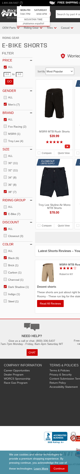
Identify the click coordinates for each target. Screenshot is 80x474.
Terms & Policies (60, 370)
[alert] (33, 16)
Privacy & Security (61, 374)
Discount (11, 222)
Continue (59, 468)
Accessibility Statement (64, 386)
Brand (8, 113)
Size (6, 149)
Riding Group (14, 200)
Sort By (41, 71)
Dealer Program (13, 374)
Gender (9, 90)
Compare (47, 153)
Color (8, 244)
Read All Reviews (50, 303)
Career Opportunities (17, 370)
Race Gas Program (16, 382)
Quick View (64, 153)
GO (9, 81)
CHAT (32, 352)
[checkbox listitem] (8, 67)
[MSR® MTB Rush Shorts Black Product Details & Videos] (54, 146)
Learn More (41, 468)
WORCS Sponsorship (17, 378)
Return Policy (58, 382)
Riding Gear (10, 37)
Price (7, 60)
